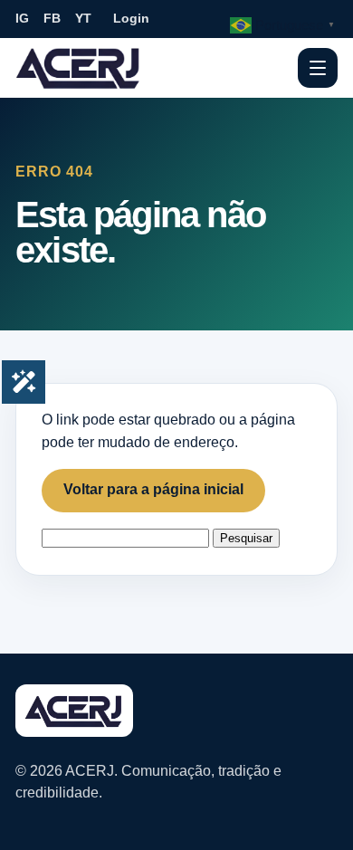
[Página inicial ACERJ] (78, 67)
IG (22, 18)
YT (83, 18)
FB (52, 18)
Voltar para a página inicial (153, 489)
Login (131, 18)
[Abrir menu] (318, 68)
